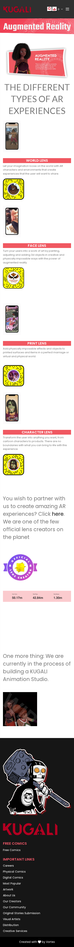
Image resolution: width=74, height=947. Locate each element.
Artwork (8, 889)
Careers (8, 866)
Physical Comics (14, 872)
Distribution (11, 925)
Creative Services (15, 931)
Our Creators (12, 901)
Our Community (14, 907)
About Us (9, 895)
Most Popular (12, 883)
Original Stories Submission (21, 913)
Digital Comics (13, 878)
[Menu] (67, 9)
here (58, 514)
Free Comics (12, 850)
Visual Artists (11, 919)
